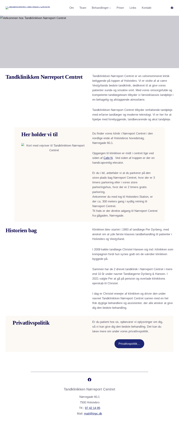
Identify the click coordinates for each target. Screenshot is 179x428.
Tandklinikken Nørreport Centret (89, 389)
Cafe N (108, 158)
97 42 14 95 (92, 408)
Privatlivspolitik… (129, 343)
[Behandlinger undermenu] (110, 8)
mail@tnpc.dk (93, 413)
